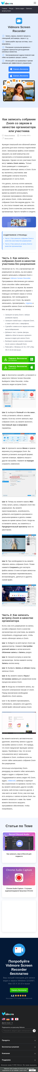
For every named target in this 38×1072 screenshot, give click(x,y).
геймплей (11, 781)
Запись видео (19, 8)
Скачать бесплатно (20, 69)
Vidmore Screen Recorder (19, 29)
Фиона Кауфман (9, 135)
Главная (4, 8)
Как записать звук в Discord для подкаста (19, 855)
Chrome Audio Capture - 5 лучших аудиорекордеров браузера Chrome (19, 890)
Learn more (23, 1070)
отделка (29, 303)
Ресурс (11, 8)
